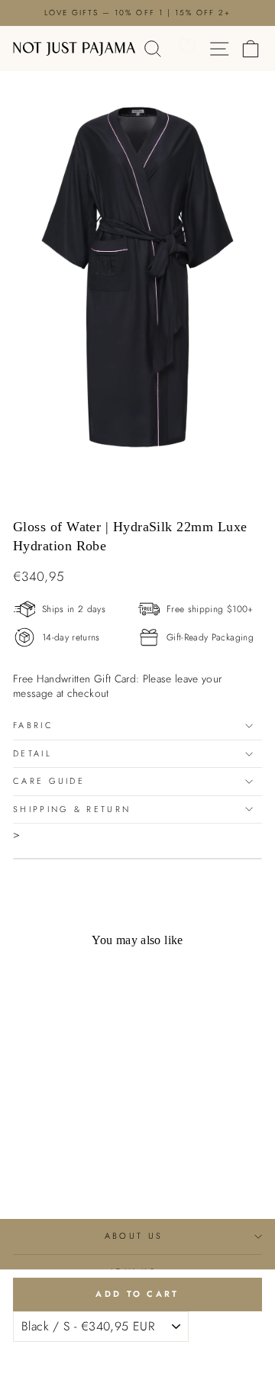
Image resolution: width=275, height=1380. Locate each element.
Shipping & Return (72, 809)
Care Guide (49, 781)
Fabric (33, 725)
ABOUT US (134, 1236)
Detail (32, 753)
